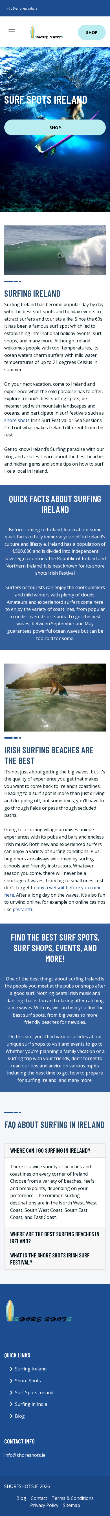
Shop (92, 32)
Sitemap (71, 1505)
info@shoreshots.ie (22, 8)
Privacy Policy (44, 1505)
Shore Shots (28, 1381)
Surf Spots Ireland (34, 1392)
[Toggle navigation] (11, 31)
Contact (39, 1498)
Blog (20, 1416)
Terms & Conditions (73, 1498)
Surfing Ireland (31, 1369)
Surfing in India (31, 1404)
